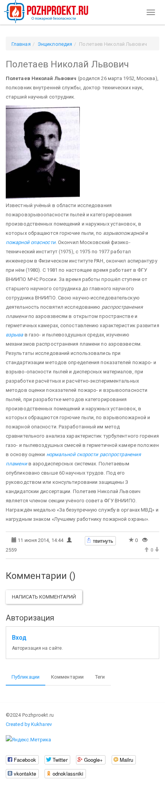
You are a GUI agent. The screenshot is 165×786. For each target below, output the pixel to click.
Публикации (26, 677)
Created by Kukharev (29, 724)
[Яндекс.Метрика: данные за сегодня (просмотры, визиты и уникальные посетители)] (28, 739)
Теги (100, 677)
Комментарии (67, 677)
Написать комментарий (44, 597)
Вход (19, 637)
